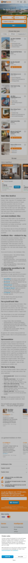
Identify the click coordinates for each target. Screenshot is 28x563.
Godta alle (7, 556)
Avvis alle (20, 556)
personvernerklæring (6, 550)
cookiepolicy (15, 550)
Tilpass (14, 560)
